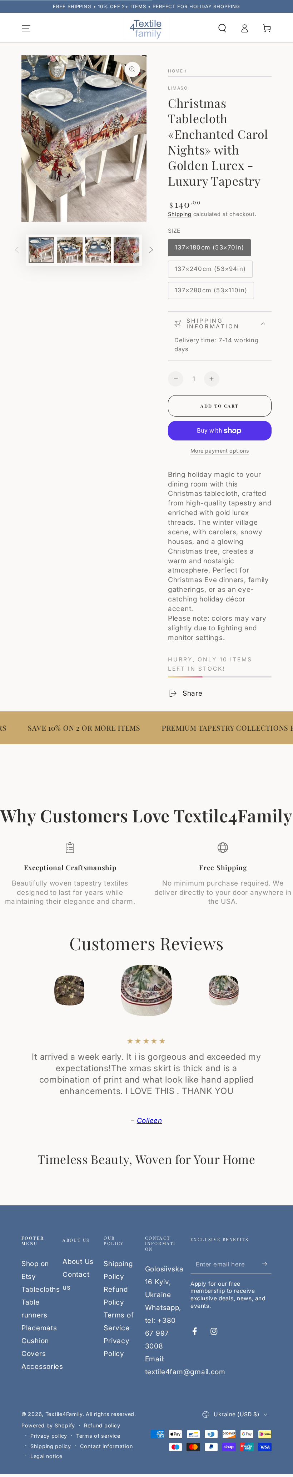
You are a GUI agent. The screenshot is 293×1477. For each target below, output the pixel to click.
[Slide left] (16, 250)
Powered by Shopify (48, 1425)
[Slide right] (151, 250)
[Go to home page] (146, 28)
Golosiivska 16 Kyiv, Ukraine (164, 1282)
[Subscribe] (267, 1264)
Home (175, 71)
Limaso (178, 88)
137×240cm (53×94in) (210, 271)
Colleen (149, 1120)
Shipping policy (50, 1446)
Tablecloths (40, 1289)
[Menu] (26, 28)
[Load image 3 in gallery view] (98, 250)
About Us (78, 1261)
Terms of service (98, 1436)
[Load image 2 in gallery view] (70, 250)
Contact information (106, 1446)
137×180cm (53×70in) (209, 250)
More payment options (219, 451)
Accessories (42, 1366)
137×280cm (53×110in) (210, 293)
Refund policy (102, 1425)
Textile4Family (64, 1414)
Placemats (39, 1328)
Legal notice (46, 1456)
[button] (222, 28)
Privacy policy (48, 1436)
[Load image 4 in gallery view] (126, 250)
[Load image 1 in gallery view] (41, 250)
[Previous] (30, 990)
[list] (146, 874)
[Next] (263, 990)
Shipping (180, 214)
